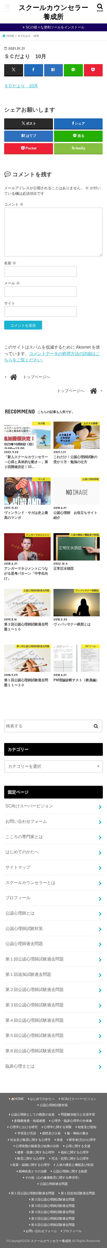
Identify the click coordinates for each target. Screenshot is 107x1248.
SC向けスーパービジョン (29, 805)
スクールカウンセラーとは (30, 882)
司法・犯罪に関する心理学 (70, 1158)
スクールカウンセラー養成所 (53, 11)
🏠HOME (17, 1098)
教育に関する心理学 (31, 1158)
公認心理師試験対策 (24, 928)
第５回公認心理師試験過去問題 (34, 1035)
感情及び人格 (51, 1133)
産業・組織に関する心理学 (31, 1164)
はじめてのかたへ (22, 851)
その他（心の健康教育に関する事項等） (53, 1177)
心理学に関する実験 (58, 1127)
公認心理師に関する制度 (70, 1171)
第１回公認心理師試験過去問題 (34, 959)
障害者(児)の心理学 (82, 1139)
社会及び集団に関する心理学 (30, 1139)
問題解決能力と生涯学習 (78, 1114)
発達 (60, 1139)
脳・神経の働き (78, 1133)
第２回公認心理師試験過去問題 (34, 989)
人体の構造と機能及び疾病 (74, 1164)
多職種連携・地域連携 (29, 1120)
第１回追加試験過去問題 (28, 974)
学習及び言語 (26, 1133)
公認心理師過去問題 (24, 943)
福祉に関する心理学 (75, 1152)
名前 (10, 263)
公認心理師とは (20, 913)
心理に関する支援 (77, 1146)
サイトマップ (17, 867)
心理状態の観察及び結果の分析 (37, 1146)
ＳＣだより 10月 (21, 85)
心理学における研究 (24, 1127)
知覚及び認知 (87, 1127)
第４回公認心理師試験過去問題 (34, 1020)
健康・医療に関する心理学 (36, 1152)
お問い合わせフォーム (26, 821)
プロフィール (17, 897)
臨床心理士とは (20, 1066)
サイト (9, 303)
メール (12, 283)
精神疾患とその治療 (33, 1171)
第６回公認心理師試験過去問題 (34, 1050)
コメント (13, 204)
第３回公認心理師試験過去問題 (34, 1004)
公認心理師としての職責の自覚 (33, 1114)
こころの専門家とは (24, 836)
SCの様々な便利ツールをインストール (55, 27)
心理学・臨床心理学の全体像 (71, 1120)
